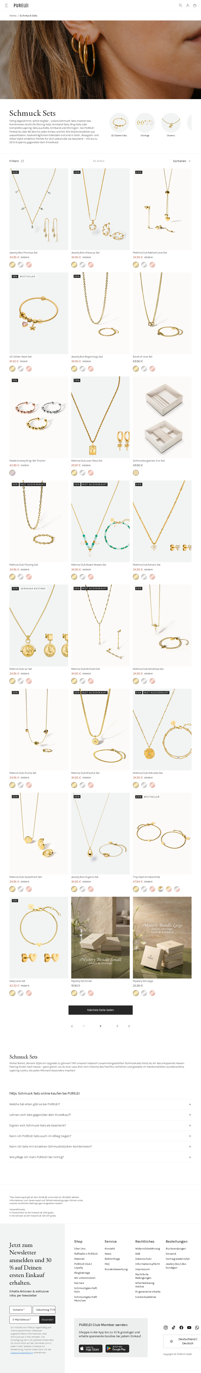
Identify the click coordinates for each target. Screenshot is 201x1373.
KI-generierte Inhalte (147, 1291)
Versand (171, 1253)
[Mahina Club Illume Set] (38, 729)
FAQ (107, 1264)
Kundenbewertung (116, 1269)
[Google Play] (117, 1349)
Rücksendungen (176, 1248)
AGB (137, 1253)
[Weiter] (129, 1026)
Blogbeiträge (82, 1272)
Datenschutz (143, 1259)
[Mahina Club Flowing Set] (38, 521)
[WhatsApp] (197, 1327)
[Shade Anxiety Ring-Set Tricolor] (38, 417)
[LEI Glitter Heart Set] (38, 313)
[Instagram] (165, 1327)
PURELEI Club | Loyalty (83, 1265)
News (108, 1253)
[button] (180, 5)
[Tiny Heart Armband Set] (162, 833)
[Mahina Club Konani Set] (162, 521)
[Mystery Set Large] (162, 938)
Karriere (79, 1283)
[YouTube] (189, 1327)
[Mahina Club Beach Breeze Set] (100, 521)
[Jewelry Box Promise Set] (38, 209)
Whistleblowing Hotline (144, 1284)
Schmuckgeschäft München (85, 1298)
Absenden (47, 1319)
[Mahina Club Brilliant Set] (100, 625)
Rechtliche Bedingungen (143, 1276)
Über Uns (80, 1248)
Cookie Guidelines (145, 1297)
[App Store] (90, 1349)
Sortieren (179, 161)
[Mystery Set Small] (100, 938)
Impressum (142, 1269)
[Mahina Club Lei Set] (38, 625)
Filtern (14, 161)
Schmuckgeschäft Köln (85, 1289)
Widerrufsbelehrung (147, 1248)
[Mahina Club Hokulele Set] (162, 729)
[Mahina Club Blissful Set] (100, 729)
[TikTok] (173, 1327)
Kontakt (110, 1248)
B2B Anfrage (112, 1259)
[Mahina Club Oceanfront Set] (38, 833)
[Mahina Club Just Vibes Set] (100, 417)
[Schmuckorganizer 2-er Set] (162, 417)
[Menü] (6, 5)
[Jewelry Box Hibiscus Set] (100, 209)
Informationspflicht (147, 1264)
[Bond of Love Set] (162, 313)
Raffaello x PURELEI (86, 1253)
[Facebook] (181, 1327)
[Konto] (188, 5)
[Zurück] (72, 1026)
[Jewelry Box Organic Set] (100, 833)
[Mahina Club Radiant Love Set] (162, 209)
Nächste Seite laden (100, 1010)
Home (12, 15)
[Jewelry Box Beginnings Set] (100, 313)
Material (79, 1259)
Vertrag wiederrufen (178, 1259)
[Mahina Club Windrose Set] (162, 625)
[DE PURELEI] (21, 5)
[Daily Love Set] (38, 938)
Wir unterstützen (84, 1278)
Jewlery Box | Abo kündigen (176, 1265)
